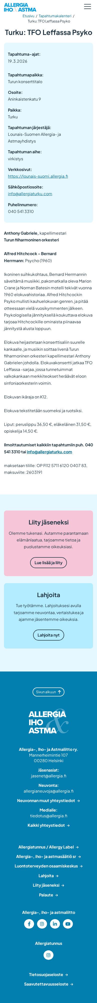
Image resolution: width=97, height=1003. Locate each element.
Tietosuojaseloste (46, 974)
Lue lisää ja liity (48, 562)
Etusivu (28, 15)
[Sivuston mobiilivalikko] (87, 6)
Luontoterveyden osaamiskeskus (46, 865)
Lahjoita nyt (49, 635)
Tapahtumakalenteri (55, 15)
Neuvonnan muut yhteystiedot (46, 800)
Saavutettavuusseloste (46, 984)
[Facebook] (29, 924)
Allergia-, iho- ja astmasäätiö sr (46, 856)
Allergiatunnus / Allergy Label (46, 846)
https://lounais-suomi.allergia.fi (38, 176)
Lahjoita (46, 875)
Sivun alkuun (46, 691)
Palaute (46, 894)
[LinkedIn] (55, 924)
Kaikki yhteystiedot (46, 825)
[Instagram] (42, 924)
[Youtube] (68, 924)
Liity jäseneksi (46, 885)
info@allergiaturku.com (30, 193)
